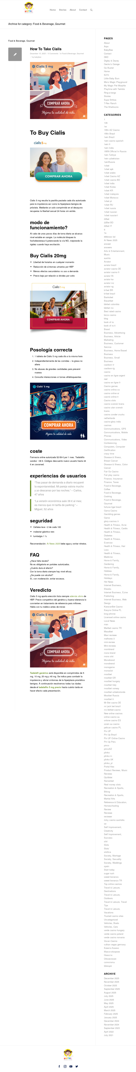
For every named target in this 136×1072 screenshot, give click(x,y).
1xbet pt (108, 201)
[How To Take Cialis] (15, 54)
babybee (37, 57)
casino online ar (111, 393)
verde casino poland (113, 933)
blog (106, 318)
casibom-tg (109, 368)
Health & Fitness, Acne (115, 524)
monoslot (108, 670)
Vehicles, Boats (111, 923)
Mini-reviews (110, 645)
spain (106, 866)
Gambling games (112, 514)
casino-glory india (112, 421)
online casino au (112, 716)
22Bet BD (108, 222)
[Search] (91, 9)
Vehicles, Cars (111, 926)
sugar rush (109, 873)
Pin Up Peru (110, 741)
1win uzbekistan (111, 158)
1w (105, 126)
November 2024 (111, 1024)
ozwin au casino (111, 723)
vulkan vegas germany (115, 944)
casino (107, 371)
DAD (106, 57)
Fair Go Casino (111, 471)
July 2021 (108, 1035)
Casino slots (110, 400)
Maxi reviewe (110, 635)
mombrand (109, 649)
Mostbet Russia (111, 695)
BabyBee (108, 49)
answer (107, 243)
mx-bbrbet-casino (112, 709)
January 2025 (110, 1017)
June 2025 (109, 999)
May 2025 (108, 1003)
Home (107, 71)
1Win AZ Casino (112, 129)
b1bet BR (108, 290)
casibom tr (109, 364)
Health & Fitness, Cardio (116, 528)
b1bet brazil (109, 293)
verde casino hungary (114, 930)
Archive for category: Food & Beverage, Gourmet (36, 24)
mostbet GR (110, 677)
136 (105, 122)
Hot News (108, 581)
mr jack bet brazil (112, 706)
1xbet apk (108, 169)
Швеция (108, 965)
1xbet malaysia (111, 193)
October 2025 (110, 985)
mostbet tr (109, 699)
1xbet (106, 165)
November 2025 (111, 981)
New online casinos (113, 713)
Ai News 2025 (53, 543)
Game (107, 517)
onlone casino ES (112, 720)
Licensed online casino (115, 617)
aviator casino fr (111, 272)
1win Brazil (109, 137)
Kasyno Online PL (112, 610)
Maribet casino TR (113, 628)
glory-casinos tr (111, 521)
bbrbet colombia (111, 304)
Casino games (111, 386)
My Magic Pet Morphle (115, 85)
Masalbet (108, 631)
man (106, 624)
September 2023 (112, 1028)
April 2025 (109, 1006)
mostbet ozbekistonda (114, 692)
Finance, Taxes (111, 482)
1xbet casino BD (112, 179)
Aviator (107, 261)
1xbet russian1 (111, 215)
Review (107, 809)
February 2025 (111, 1013)
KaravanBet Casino (113, 606)
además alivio (76, 596)
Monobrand (109, 660)
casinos (107, 425)
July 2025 (108, 996)
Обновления (110, 958)
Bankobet (108, 297)
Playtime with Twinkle (114, 89)
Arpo (106, 46)
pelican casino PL (112, 727)
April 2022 (109, 1031)
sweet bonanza (111, 876)
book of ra (109, 322)
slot (105, 841)
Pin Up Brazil (110, 734)
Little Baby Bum (111, 78)
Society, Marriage (112, 855)
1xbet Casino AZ (112, 176)
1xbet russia (110, 208)
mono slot (108, 656)
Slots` (107, 848)
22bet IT (108, 225)
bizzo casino (110, 314)
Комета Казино (111, 947)
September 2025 (112, 988)
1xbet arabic (110, 172)
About (107, 42)
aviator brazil (110, 265)
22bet (106, 219)
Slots (106, 844)
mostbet (108, 674)
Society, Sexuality (112, 859)
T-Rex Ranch (110, 103)
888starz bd (109, 236)
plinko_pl (108, 763)
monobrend (109, 663)
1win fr (107, 144)
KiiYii (106, 74)
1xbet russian (110, 211)
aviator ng (108, 286)
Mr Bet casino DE (112, 702)
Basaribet (108, 300)
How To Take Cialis (46, 48)
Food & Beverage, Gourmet (73, 53)
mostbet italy (110, 684)
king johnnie (109, 613)
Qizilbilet (108, 777)
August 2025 (110, 992)
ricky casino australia (114, 819)
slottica (107, 851)
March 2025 (109, 1010)
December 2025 (111, 978)
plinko (107, 752)
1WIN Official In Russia (115, 151)
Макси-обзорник (112, 951)
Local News (109, 620)
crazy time (109, 453)
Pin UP (107, 731)
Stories (107, 96)
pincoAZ (108, 748)
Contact (107, 53)
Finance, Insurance (113, 478)
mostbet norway (111, 688)
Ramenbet (109, 780)
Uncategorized (111, 919)
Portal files (109, 766)
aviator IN (108, 275)
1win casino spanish (113, 140)
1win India (109, 147)
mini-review (109, 642)
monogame (109, 667)
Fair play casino (111, 474)
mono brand (109, 652)
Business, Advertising (114, 332)
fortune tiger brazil (112, 506)
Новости (108, 955)
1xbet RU (108, 204)
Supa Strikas (110, 99)
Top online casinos (113, 883)
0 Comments (53, 53)
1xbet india (109, 183)
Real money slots (112, 784)
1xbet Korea (110, 186)
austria (107, 258)
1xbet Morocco (111, 197)
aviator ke (108, 279)
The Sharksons (111, 106)
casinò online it (111, 396)
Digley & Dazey (111, 60)
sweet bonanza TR (113, 880)
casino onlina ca (112, 389)
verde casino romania (114, 937)
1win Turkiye (110, 154)
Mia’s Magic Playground (115, 82)
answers (108, 247)
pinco (106, 745)
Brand (107, 329)
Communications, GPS (115, 428)
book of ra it (109, 325)
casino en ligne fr (112, 382)
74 (105, 233)
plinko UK (108, 759)
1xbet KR (108, 190)
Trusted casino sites (113, 915)
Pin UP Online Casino (114, 738)
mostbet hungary (112, 681)
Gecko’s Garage (112, 64)
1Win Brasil (109, 133)
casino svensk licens (114, 403)
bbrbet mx (109, 307)
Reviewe (108, 812)
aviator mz (109, 282)
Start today (109, 869)
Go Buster (109, 67)
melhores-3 (109, 638)
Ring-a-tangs (110, 92)
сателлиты (109, 962)
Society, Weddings (113, 862)
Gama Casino (110, 510)
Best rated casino (112, 311)
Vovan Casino (110, 941)
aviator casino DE (112, 268)
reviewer (108, 816)
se (105, 823)
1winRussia (109, 161)
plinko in (108, 755)
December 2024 (111, 1020)
